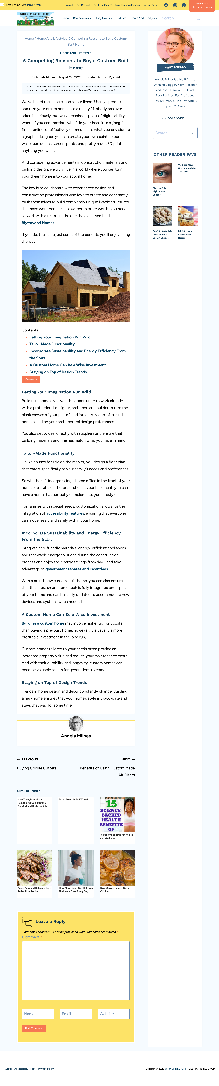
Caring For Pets (151, 5)
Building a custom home (43, 623)
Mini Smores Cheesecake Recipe (185, 234)
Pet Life (121, 18)
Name (29, 1013)
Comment (32, 937)
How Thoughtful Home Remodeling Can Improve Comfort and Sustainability (32, 803)
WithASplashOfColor (176, 1068)
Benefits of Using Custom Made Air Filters (107, 767)
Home (65, 18)
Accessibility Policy (24, 1068)
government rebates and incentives (76, 569)
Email (66, 1013)
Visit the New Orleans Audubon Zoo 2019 (187, 168)
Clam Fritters (33, 5)
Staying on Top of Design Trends (58, 372)
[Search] (192, 133)
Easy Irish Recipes (102, 5)
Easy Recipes (83, 5)
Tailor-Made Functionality (52, 344)
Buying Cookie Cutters (36, 764)
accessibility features (65, 513)
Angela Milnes (45, 77)
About (69, 5)
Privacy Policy (46, 1068)
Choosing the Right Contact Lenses (160, 191)
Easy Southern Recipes (127, 5)
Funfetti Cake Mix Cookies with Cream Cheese (162, 234)
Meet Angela (175, 67)
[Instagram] (175, 5)
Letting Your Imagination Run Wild (60, 337)
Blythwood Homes (38, 222)
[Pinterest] (184, 5)
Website (107, 1013)
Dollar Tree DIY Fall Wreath (73, 799)
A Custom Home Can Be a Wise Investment (67, 365)
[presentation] (117, 814)
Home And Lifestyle (75, 53)
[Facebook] (166, 5)
